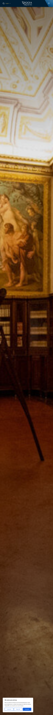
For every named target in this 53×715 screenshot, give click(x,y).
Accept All (27, 709)
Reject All (18, 709)
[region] (18, 705)
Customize (9, 709)
